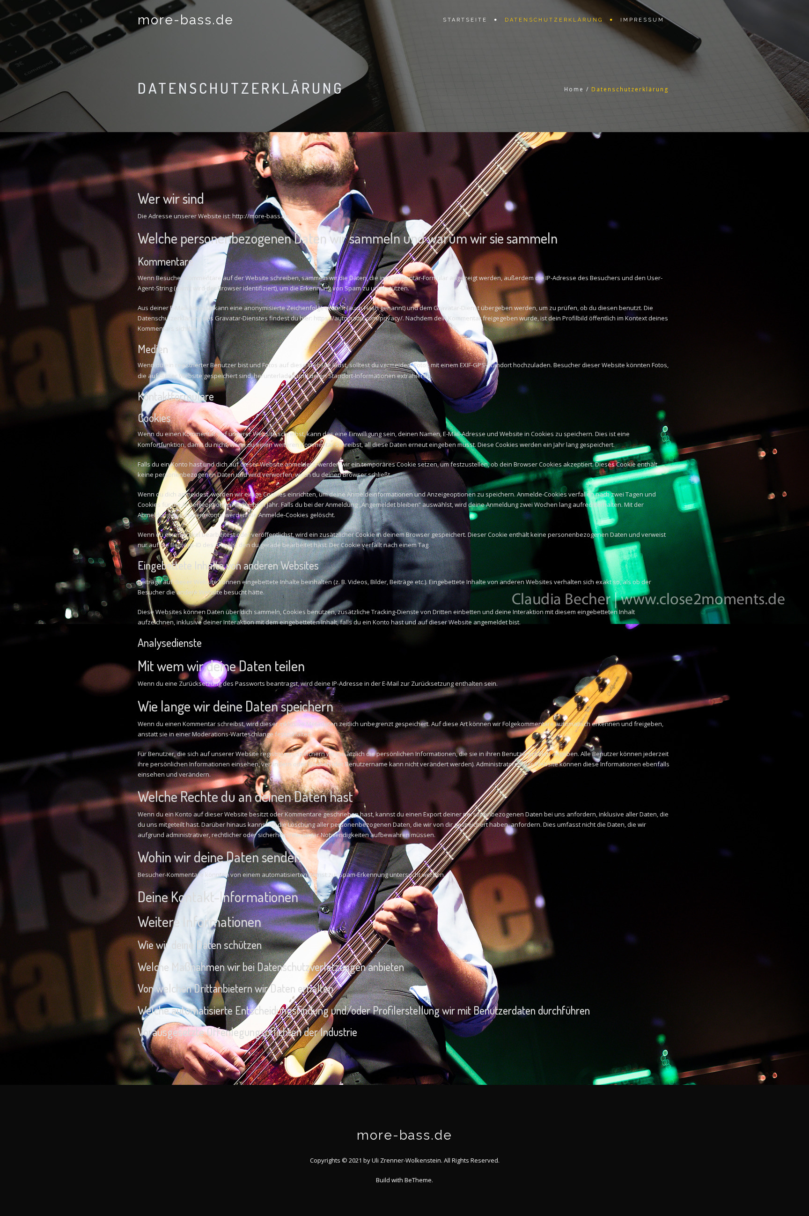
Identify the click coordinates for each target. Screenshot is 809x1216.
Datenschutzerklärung (554, 20)
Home (574, 89)
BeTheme (418, 1180)
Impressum (642, 20)
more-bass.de (186, 20)
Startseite (465, 20)
